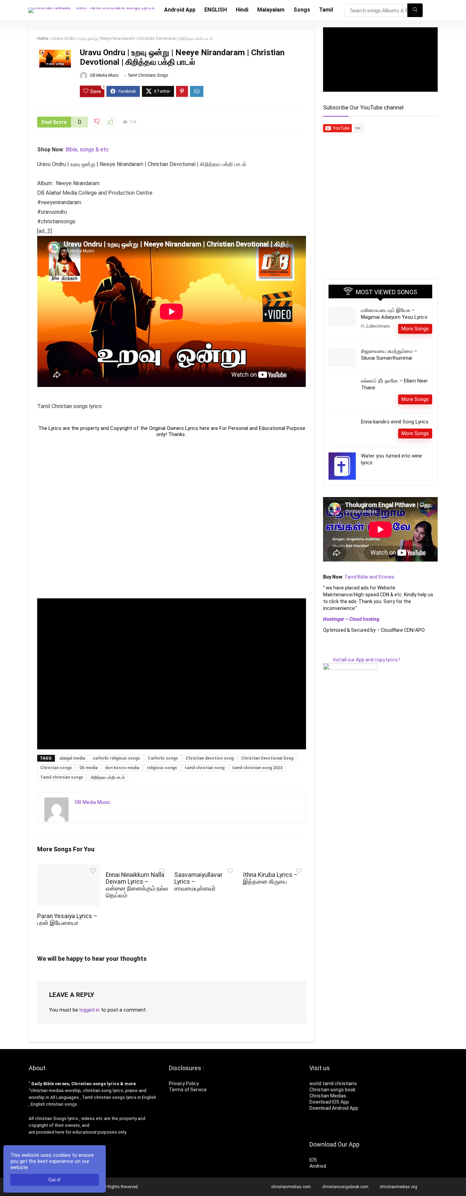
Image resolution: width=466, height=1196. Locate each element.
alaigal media (72, 758)
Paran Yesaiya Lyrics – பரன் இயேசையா (67, 919)
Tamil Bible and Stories (369, 577)
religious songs (162, 767)
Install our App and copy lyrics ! (361, 659)
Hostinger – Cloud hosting (351, 619)
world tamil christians (333, 1083)
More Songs (415, 328)
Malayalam (271, 9)
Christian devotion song (210, 758)
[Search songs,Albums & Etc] (415, 10)
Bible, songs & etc (87, 149)
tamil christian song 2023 (257, 767)
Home (42, 38)
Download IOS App (329, 1102)
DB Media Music (104, 75)
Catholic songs (163, 758)
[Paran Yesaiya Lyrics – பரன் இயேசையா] (68, 869)
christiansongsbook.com (345, 1186)
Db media (88, 767)
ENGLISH (215, 9)
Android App (179, 9)
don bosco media (122, 767)
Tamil (326, 9)
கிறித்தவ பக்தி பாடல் (108, 777)
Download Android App (333, 1108)
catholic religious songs (116, 758)
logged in (89, 1010)
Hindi (242, 9)
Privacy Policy (184, 1083)
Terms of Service (188, 1089)
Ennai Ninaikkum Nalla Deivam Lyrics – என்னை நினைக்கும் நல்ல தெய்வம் (137, 885)
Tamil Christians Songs (148, 75)
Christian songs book (332, 1089)
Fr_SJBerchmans (375, 326)
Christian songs (56, 767)
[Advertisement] (171, 517)
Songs (301, 9)
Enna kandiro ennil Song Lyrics (394, 422)
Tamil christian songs (61, 777)
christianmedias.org (398, 1186)
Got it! (54, 1179)
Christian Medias (328, 1095)
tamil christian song (204, 767)
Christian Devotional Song (267, 758)
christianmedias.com (291, 1186)
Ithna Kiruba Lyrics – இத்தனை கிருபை (270, 878)
